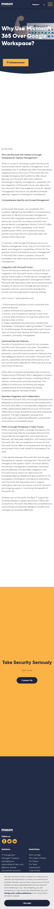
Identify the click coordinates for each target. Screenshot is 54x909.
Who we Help (34, 855)
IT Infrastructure (16, 62)
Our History (33, 861)
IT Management (8, 855)
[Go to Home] (7, 4)
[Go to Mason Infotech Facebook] (4, 841)
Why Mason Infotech (37, 858)
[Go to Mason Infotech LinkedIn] (14, 841)
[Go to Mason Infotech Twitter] (9, 841)
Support (35, 4)
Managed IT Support (10, 858)
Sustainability (34, 867)
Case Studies (34, 870)
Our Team (33, 864)
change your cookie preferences (18, 893)
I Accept (27, 903)
